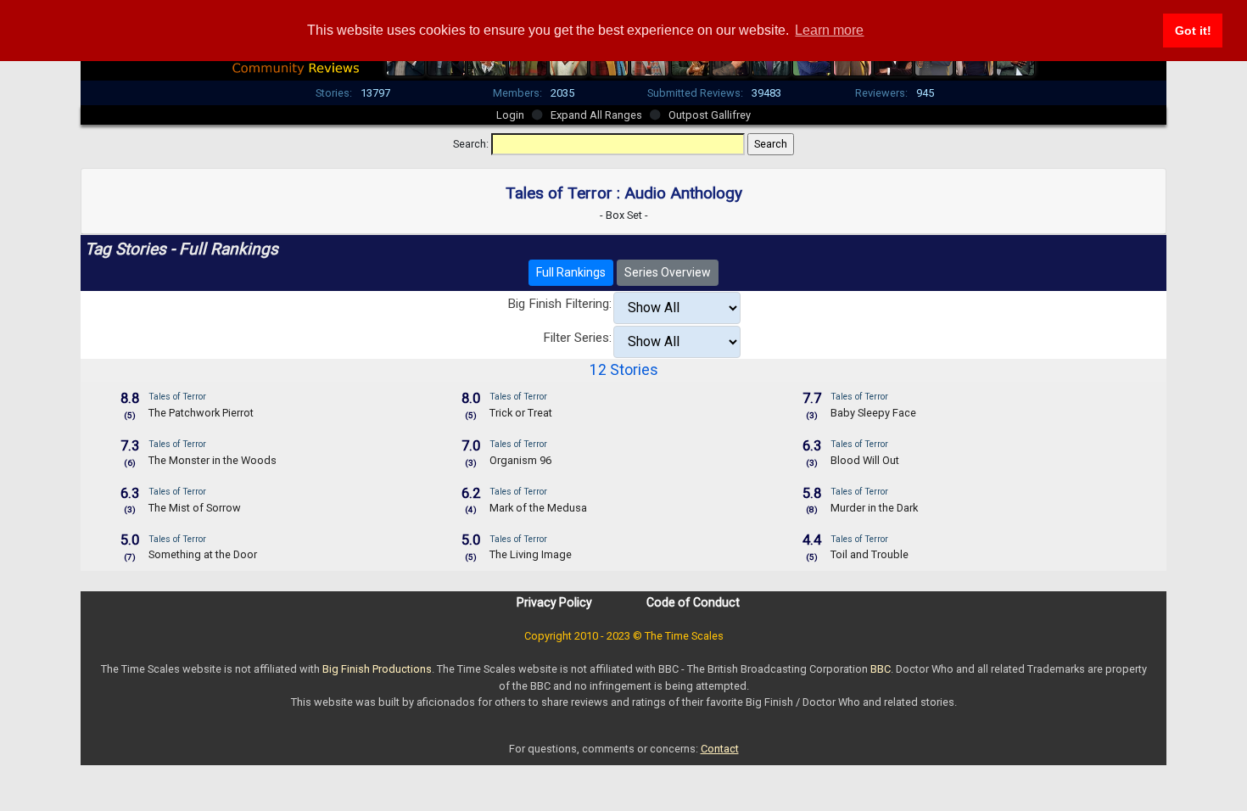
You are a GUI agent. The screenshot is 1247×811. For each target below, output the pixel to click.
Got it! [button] (1193, 30)
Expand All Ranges (596, 115)
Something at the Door (202, 554)
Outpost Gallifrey (709, 115)
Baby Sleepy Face (873, 412)
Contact (720, 748)
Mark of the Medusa (538, 507)
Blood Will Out (864, 460)
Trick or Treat (520, 412)
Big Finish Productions (377, 669)
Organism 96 (520, 460)
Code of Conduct (693, 602)
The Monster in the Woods (212, 460)
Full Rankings (571, 272)
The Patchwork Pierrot (201, 412)
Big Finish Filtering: (559, 303)
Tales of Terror (177, 396)
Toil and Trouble (869, 554)
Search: (471, 143)
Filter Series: (577, 337)
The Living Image (530, 554)
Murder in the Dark (874, 507)
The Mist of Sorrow (194, 507)
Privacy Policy (554, 602)
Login (510, 115)
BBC (880, 669)
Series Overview (667, 272)
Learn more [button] (829, 30)
